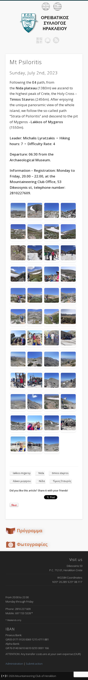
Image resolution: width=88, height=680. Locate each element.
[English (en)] (46, 6)
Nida (41, 473)
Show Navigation (80, 6)
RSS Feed (56, 40)
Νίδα (42, 481)
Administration (14, 663)
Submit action (34, 663)
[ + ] (3, 675)
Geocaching (39, 40)
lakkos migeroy (21, 473)
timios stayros (60, 473)
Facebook (31, 40)
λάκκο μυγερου (22, 481)
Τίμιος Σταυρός (62, 481)
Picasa (47, 40)
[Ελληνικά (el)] (57, 6)
